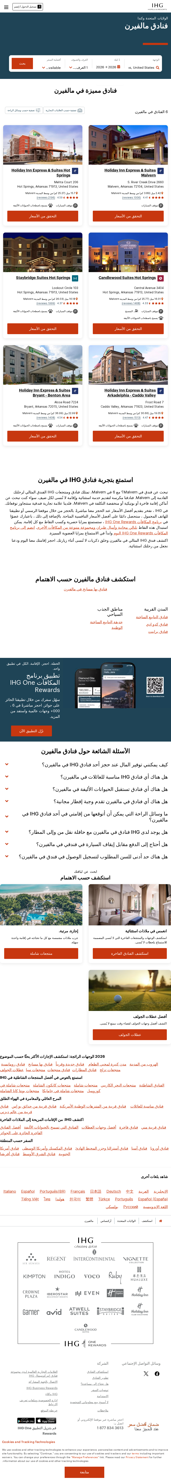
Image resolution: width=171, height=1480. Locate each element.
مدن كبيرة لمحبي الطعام (107, 1064)
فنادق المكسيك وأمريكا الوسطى (47, 1148)
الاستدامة (102, 1396)
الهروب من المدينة (144, 1064)
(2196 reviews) (46, 197)
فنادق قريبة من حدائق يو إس (34, 1106)
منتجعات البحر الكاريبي (118, 1085)
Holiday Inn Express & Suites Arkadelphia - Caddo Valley (130, 392)
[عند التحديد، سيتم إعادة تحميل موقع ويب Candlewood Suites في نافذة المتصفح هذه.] (85, 1328)
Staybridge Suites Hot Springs (43, 278)
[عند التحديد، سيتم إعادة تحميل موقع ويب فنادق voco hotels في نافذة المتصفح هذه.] (92, 1275)
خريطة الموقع (49, 1410)
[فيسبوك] (156, 1374)
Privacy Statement (137, 1457)
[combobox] (141, 67)
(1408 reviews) (45, 417)
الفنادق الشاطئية (151, 1085)
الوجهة (156, 59)
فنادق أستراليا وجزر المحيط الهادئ (101, 1148)
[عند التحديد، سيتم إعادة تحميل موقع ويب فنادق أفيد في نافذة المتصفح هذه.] (54, 1311)
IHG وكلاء (51, 1394)
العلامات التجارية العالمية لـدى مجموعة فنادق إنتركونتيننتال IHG (34, 1373)
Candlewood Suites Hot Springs (127, 278)
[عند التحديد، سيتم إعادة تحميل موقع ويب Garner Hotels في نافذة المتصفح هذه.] (31, 1311)
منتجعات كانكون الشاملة (52, 1085)
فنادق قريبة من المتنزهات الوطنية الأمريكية (93, 1106)
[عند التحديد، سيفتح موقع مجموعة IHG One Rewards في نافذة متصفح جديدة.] (85, 1343)
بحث (22, 63)
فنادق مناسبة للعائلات (146, 1106)
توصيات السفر (99, 1390)
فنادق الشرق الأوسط (39, 1154)
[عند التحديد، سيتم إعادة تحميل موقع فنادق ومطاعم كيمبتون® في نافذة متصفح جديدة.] (34, 1275)
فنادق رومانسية (13, 1064)
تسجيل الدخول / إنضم (25, 6)
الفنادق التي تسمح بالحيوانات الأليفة (51, 1127)
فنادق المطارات (84, 1070)
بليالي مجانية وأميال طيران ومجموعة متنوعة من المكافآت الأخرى (87, 527)
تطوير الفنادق (100, 1377)
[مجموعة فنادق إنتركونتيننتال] (157, 6)
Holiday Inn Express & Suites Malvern (130, 172)
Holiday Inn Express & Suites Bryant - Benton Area (44, 392)
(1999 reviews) (45, 303)
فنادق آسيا (139, 1148)
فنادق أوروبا (159, 1148)
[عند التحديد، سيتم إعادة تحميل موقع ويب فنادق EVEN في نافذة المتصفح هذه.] (87, 1293)
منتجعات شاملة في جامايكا (63, 1091)
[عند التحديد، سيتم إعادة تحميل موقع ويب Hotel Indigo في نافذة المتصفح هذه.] (64, 1275)
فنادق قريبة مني (153, 1127)
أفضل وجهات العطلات (99, 1127)
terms (135, 1453)
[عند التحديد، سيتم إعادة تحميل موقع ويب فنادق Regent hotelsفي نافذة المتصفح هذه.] (56, 1258)
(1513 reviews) (132, 417)
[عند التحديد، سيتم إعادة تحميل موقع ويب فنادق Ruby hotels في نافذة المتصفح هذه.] (115, 1275)
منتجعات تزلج (110, 1070)
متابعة (84, 1472)
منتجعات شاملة (86, 1085)
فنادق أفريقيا (10, 1154)
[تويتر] (146, 1374)
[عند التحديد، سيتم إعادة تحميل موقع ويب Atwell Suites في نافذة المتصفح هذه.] (79, 1311)
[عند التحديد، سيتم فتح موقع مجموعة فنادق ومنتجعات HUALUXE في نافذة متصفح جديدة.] (139, 1275)
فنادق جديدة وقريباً (70, 1064)
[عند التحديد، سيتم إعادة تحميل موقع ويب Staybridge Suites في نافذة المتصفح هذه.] (110, 1311)
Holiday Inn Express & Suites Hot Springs (40, 172)
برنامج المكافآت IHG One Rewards (133, 522)
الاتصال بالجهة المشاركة (43, 1381)
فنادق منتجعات (58, 1070)
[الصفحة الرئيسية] (160, 1221)
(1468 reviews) (131, 303)
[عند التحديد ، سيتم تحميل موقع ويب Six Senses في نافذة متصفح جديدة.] (31, 1258)
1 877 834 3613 (110, 1427)
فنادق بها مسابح (40, 1064)
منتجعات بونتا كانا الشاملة (19, 1091)
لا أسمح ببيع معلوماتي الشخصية (89, 1402)
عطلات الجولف (12, 1070)
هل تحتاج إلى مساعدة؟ (94, 1384)
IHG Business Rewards (42, 1388)
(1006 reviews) (131, 197)
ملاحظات (102, 1410)
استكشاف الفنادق (97, 1371)
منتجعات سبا (35, 1070)
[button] (6, 6)
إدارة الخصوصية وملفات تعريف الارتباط (39, 1402)
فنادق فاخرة (128, 1127)
